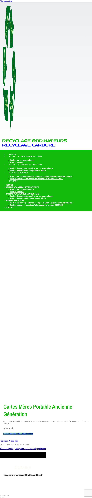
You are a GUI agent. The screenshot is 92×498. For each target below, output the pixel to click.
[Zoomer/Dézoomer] (1, 495)
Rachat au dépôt (17, 192)
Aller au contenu (6, 1)
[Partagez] (5, 495)
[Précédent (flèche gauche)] (1, 497)
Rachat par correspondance (22, 160)
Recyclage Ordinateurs (9, 441)
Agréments (41, 449)
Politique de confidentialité (25, 449)
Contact (13, 181)
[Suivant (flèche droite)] (3, 497)
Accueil (9, 185)
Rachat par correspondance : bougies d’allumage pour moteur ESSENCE (41, 176)
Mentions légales (6, 449)
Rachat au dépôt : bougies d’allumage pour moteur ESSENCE (36, 179)
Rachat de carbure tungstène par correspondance (31, 168)
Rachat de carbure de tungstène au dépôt (28, 198)
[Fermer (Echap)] (8, 495)
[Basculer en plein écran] (3, 495)
